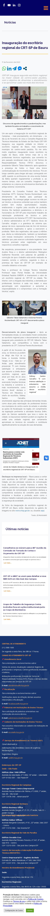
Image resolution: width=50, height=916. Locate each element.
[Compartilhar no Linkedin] (9, 68)
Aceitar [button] (29, 910)
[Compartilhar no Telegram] (14, 68)
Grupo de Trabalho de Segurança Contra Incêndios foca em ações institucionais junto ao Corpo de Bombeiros (24, 607)
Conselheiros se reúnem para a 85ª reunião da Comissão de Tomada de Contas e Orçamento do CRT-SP (24, 551)
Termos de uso (19, 901)
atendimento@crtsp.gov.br (18, 685)
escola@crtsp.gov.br (16, 732)
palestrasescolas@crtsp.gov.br (20, 718)
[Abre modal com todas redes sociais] (25, 68)
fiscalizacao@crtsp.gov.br (18, 703)
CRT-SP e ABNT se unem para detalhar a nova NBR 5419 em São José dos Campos (24, 577)
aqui (42, 511)
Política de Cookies (35, 899)
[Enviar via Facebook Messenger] (20, 68)
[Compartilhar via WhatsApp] (4, 68)
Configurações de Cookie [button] (14, 910)
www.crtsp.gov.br (22, 511)
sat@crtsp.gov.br (15, 757)
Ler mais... (7, 563)
